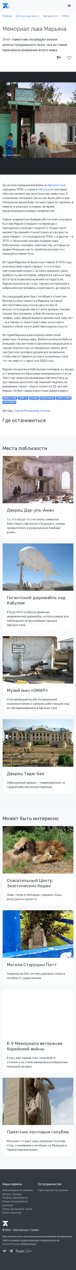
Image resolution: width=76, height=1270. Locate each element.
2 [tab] (41, 163)
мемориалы (47, 398)
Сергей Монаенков (26, 411)
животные (9, 398)
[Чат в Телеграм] (11, 1251)
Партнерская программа (53, 1190)
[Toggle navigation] (69, 5)
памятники (64, 398)
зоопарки (9, 402)
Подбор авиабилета (15, 1197)
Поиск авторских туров (17, 1209)
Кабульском (46, 189)
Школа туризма (12, 1194)
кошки (34, 398)
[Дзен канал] (23, 1251)
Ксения (45, 411)
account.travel (11, 1244)
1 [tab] (35, 163)
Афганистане (56, 185)
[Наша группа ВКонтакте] (4, 1251)
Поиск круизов (11, 1212)
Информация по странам (17, 1190)
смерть (23, 398)
